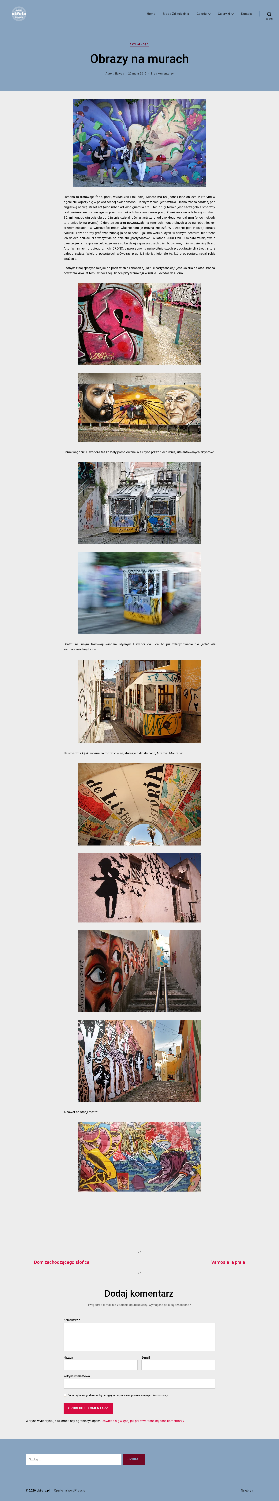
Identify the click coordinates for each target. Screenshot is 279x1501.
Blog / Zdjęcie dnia (176, 14)
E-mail (145, 1357)
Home (151, 14)
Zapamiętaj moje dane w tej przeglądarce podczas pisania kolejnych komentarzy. (117, 1395)
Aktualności (139, 44)
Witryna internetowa (77, 1376)
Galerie (201, 14)
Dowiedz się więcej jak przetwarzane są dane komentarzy (143, 1421)
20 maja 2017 (137, 73)
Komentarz (72, 1320)
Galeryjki (224, 14)
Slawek (119, 73)
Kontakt (246, 14)
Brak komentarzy (162, 73)
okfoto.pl (43, 1490)
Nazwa (68, 1357)
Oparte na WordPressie (69, 1490)
